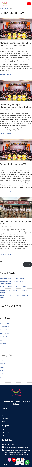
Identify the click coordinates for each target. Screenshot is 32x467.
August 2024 (3, 336)
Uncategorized (4, 380)
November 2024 (4, 326)
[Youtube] (14, 460)
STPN (1, 167)
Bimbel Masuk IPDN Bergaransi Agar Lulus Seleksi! (13, 286)
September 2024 (4, 333)
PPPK (1, 370)
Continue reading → (6, 74)
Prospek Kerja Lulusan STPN (13, 164)
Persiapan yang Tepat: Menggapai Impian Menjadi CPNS (15, 105)
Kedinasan (2, 363)
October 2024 (4, 330)
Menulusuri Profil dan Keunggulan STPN (15, 222)
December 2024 (4, 323)
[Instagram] (9, 460)
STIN (1, 374)
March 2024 (3, 347)
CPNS (1, 48)
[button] (29, 3)
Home (1, 8)
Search (2, 261)
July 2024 (2, 340)
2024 (6, 8)
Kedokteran (3, 367)
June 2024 (3, 343)
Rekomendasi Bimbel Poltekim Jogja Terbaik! (12, 278)
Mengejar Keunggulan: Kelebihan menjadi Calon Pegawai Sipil (15, 44)
